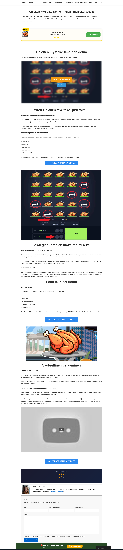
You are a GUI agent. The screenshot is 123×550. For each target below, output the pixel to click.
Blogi (96, 2)
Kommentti (27, 514)
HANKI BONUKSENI (93, 34)
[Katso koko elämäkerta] (63, 492)
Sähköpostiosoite (54, 507)
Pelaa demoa (61, 84)
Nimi (25, 507)
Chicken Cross (68, 2)
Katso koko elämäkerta (56, 491)
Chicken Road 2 (47, 2)
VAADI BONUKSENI (76, 546)
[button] (92, 2)
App (101, 2)
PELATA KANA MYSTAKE (61, 79)
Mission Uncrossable (81, 2)
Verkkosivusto (79, 507)
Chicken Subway (58, 2)
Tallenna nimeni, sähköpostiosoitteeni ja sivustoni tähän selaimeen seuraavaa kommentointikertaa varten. (55, 536)
